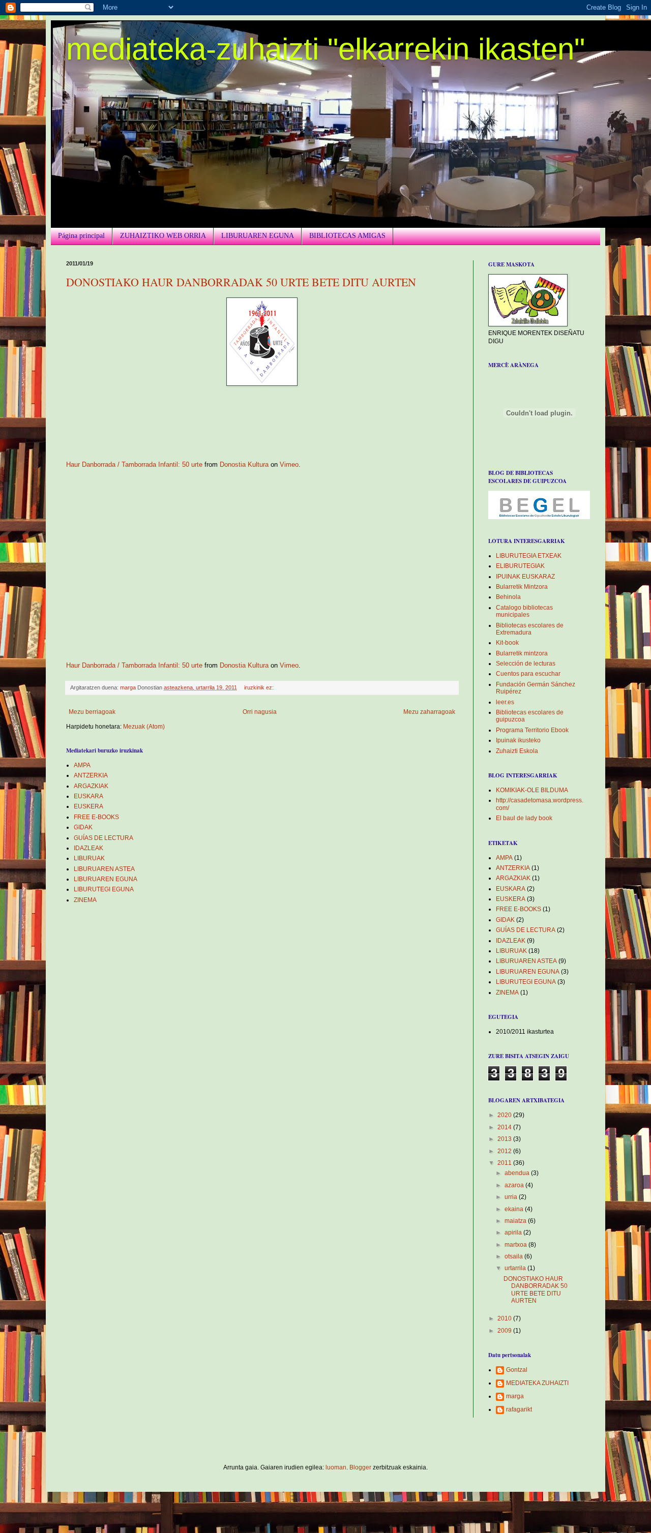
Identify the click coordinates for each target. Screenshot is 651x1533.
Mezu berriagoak (92, 711)
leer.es (505, 702)
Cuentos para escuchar (528, 673)
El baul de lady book (524, 818)
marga (515, 1396)
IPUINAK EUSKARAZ (525, 576)
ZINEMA (85, 900)
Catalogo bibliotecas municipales (524, 611)
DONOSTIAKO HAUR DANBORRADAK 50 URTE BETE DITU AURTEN (241, 282)
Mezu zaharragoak (429, 711)
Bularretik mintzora (522, 653)
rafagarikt (519, 1409)
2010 (505, 1318)
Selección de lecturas (525, 663)
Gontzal (516, 1369)
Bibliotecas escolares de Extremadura (530, 629)
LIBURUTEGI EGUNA (104, 889)
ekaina (515, 1209)
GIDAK (83, 827)
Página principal (81, 235)
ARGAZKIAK (91, 786)
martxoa (516, 1244)
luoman (336, 1467)
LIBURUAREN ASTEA (104, 869)
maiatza (516, 1220)
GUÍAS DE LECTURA (103, 837)
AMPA (82, 765)
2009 (505, 1330)
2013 (505, 1139)
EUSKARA (88, 796)
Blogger (360, 1467)
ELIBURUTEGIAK (520, 565)
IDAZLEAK (88, 848)
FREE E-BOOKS (96, 817)
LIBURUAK (89, 858)
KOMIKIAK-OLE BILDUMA (532, 790)
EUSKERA (88, 806)
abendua (518, 1173)
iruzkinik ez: (259, 687)
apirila (514, 1232)
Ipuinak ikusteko (518, 740)
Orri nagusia (260, 711)
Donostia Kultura (244, 464)
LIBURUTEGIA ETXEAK (528, 555)
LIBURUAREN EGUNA (257, 235)
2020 (505, 1115)
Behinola (508, 596)
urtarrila (516, 1268)
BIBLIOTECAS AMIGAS (347, 235)
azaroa (515, 1185)
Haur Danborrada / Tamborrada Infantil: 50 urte (134, 464)
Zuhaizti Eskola (517, 751)
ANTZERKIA (91, 775)
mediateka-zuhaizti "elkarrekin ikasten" (325, 49)
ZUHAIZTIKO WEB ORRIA (163, 235)
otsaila (514, 1256)
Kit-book (507, 642)
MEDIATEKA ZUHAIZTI (537, 1383)
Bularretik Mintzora (522, 586)
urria (512, 1196)
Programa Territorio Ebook (532, 730)
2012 (505, 1151)
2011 (505, 1162)
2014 (505, 1127)
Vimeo (289, 464)
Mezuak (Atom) (144, 726)
